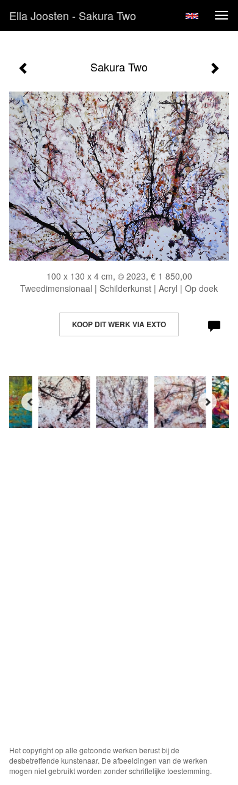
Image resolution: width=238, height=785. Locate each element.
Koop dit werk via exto (119, 324)
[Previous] (30, 401)
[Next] (207, 401)
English (192, 16)
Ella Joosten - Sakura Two (72, 15)
